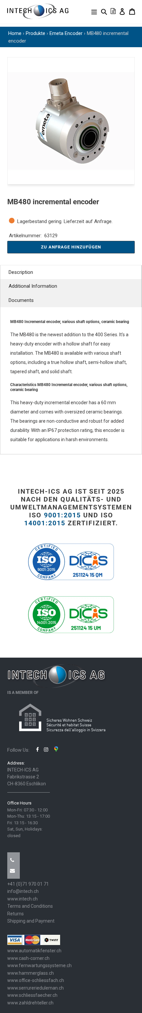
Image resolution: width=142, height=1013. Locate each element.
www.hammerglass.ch (30, 973)
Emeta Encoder (66, 33)
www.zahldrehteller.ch (30, 1002)
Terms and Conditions (30, 906)
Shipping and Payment (30, 921)
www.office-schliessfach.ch (35, 980)
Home (14, 33)
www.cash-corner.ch (28, 958)
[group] (71, 120)
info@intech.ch (23, 891)
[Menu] (94, 11)
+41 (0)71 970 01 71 (28, 884)
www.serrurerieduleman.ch (35, 988)
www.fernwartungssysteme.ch (39, 965)
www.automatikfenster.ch (34, 950)
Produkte (35, 33)
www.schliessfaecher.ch (32, 995)
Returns (15, 913)
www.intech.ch (22, 898)
